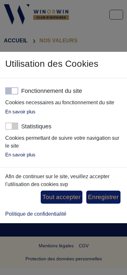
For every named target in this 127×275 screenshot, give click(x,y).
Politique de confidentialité (35, 214)
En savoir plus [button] (20, 111)
